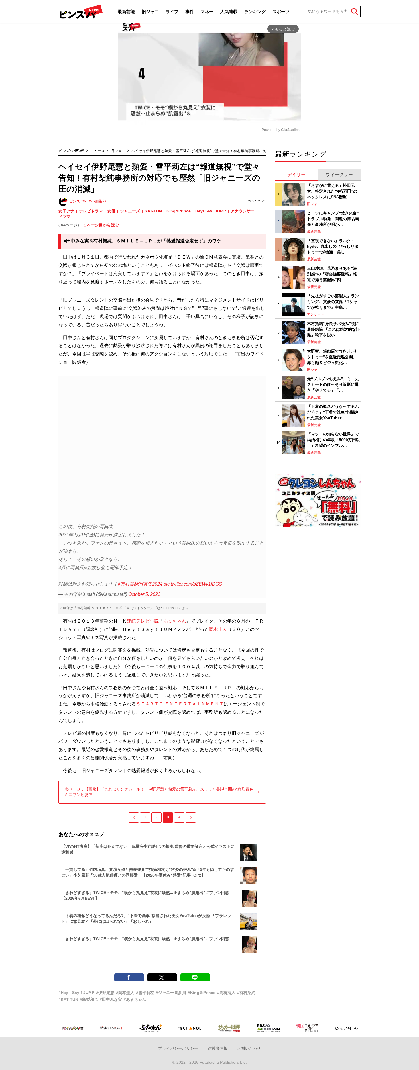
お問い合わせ (249, 1048)
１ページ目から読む (101, 225)
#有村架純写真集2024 (140, 584)
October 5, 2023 (144, 594)
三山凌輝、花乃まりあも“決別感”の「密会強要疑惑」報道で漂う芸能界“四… (332, 274)
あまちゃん (174, 621)
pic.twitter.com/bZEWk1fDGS (193, 584)
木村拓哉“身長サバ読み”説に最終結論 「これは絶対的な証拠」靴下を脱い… (333, 329)
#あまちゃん (135, 999)
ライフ (172, 11)
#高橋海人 (226, 992)
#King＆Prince (201, 992)
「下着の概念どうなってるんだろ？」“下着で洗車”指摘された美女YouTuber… (333, 412)
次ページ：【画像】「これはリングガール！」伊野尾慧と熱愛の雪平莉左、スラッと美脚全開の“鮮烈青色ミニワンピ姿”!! (158, 792)
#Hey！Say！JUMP (76, 992)
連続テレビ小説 (143, 621)
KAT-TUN (153, 211)
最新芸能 (126, 11)
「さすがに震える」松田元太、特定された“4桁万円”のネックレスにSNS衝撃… (332, 191)
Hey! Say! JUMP (210, 211)
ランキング (255, 11)
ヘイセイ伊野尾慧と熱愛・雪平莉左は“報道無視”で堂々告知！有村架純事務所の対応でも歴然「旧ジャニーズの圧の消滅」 (232, 151)
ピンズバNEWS (71, 151)
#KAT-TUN (68, 999)
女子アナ (66, 211)
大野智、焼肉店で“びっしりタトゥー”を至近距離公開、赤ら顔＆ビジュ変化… (332, 357)
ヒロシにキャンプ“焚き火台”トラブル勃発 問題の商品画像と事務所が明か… (333, 218)
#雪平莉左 (145, 992)
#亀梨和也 (89, 999)
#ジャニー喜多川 (171, 992)
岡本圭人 (218, 629)
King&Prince (178, 211)
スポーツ (281, 11)
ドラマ (64, 216)
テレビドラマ (91, 211)
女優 (111, 211)
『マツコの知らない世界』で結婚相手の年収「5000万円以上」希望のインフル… (333, 439)
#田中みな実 (111, 999)
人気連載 (228, 11)
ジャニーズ (130, 211)
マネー (207, 11)
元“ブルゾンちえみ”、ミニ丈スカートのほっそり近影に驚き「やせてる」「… (333, 384)
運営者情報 (217, 1048)
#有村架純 (246, 992)
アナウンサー (243, 211)
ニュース (97, 151)
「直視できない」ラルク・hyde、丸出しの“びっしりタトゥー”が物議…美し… (333, 246)
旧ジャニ (150, 11)
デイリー (296, 174)
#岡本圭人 (125, 992)
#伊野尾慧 (105, 992)
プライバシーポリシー (178, 1048)
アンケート (315, 314)
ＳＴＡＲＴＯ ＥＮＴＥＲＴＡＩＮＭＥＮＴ (180, 703)
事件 (189, 11)
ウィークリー (339, 174)
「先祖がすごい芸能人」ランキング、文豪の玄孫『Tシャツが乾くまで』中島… (333, 301)
